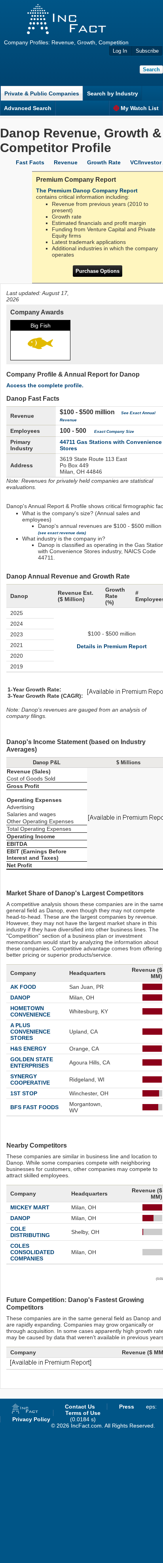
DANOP (20, 997)
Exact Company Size (114, 431)
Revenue (66, 162)
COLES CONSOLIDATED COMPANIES (32, 1252)
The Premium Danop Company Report (87, 190)
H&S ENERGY (28, 1048)
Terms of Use (82, 1413)
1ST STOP (23, 1093)
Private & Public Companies (41, 93)
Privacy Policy (31, 1419)
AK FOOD (23, 987)
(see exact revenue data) (62, 533)
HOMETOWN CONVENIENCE (30, 1011)
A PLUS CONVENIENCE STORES (30, 1031)
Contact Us (80, 1406)
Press (126, 1406)
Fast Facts (30, 162)
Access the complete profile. (44, 385)
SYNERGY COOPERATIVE (30, 1079)
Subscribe (147, 51)
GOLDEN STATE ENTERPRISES (31, 1062)
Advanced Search (27, 108)
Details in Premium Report (112, 646)
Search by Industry (112, 93)
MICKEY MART (29, 1207)
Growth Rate (104, 162)
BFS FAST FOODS (34, 1107)
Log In (120, 51)
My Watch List (140, 108)
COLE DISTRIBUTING (30, 1232)
